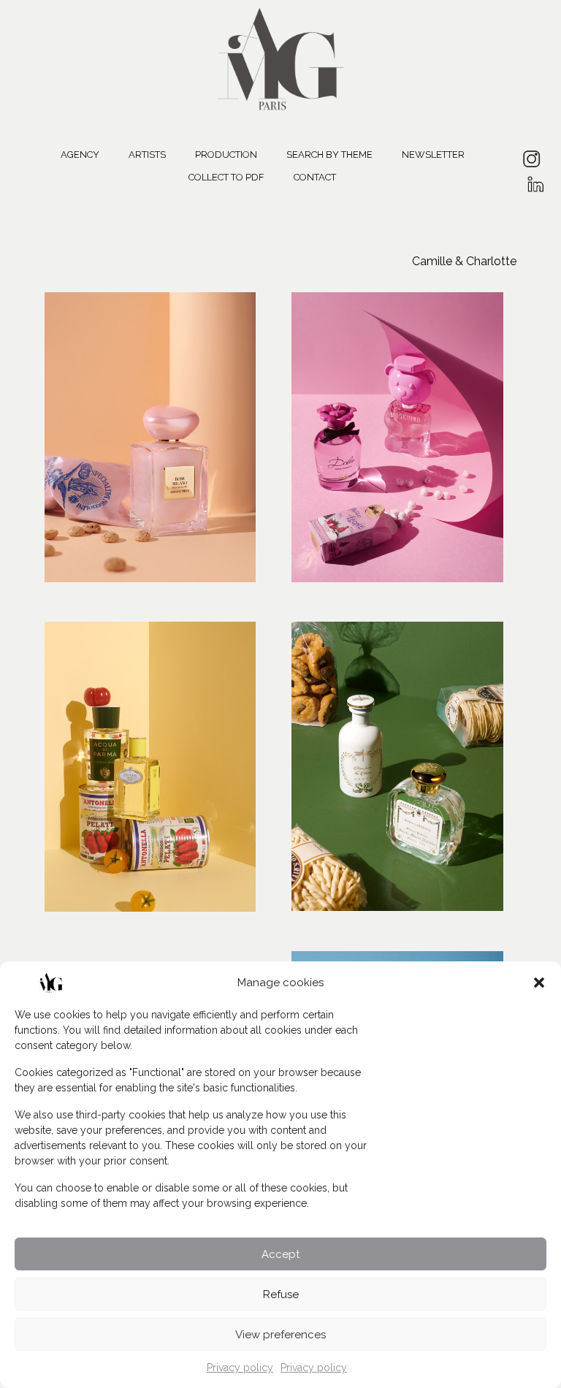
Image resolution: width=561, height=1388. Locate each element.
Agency (80, 154)
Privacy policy (240, 1367)
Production (226, 154)
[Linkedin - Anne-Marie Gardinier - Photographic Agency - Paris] (535, 179)
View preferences (280, 1334)
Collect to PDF (226, 177)
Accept (280, 1254)
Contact (315, 177)
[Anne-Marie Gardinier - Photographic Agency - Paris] (280, 56)
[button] (539, 982)
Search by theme (329, 154)
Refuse (281, 1294)
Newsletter (433, 154)
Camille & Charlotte (464, 261)
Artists (147, 154)
